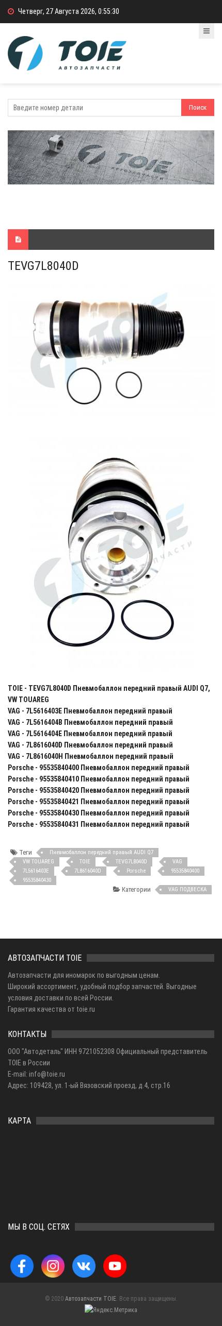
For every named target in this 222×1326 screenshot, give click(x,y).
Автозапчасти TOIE (90, 1298)
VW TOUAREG (38, 861)
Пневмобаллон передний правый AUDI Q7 (101, 852)
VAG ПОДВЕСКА (187, 889)
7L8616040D (87, 871)
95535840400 (185, 871)
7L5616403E (36, 871)
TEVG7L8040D (131, 861)
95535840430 (37, 880)
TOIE (85, 861)
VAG (177, 861)
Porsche (136, 871)
